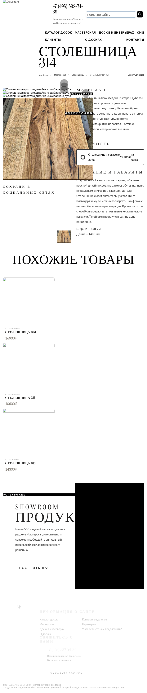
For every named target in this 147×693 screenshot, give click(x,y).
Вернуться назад (136, 75)
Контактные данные (94, 619)
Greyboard (43, 75)
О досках (93, 39)
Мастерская (85, 32)
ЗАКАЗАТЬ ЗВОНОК (66, 673)
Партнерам (89, 624)
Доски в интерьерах (116, 32)
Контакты (135, 39)
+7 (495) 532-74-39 (68, 9)
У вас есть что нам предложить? (102, 629)
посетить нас (34, 568)
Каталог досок (58, 32)
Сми (140, 32)
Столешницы (78, 75)
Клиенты (53, 39)
